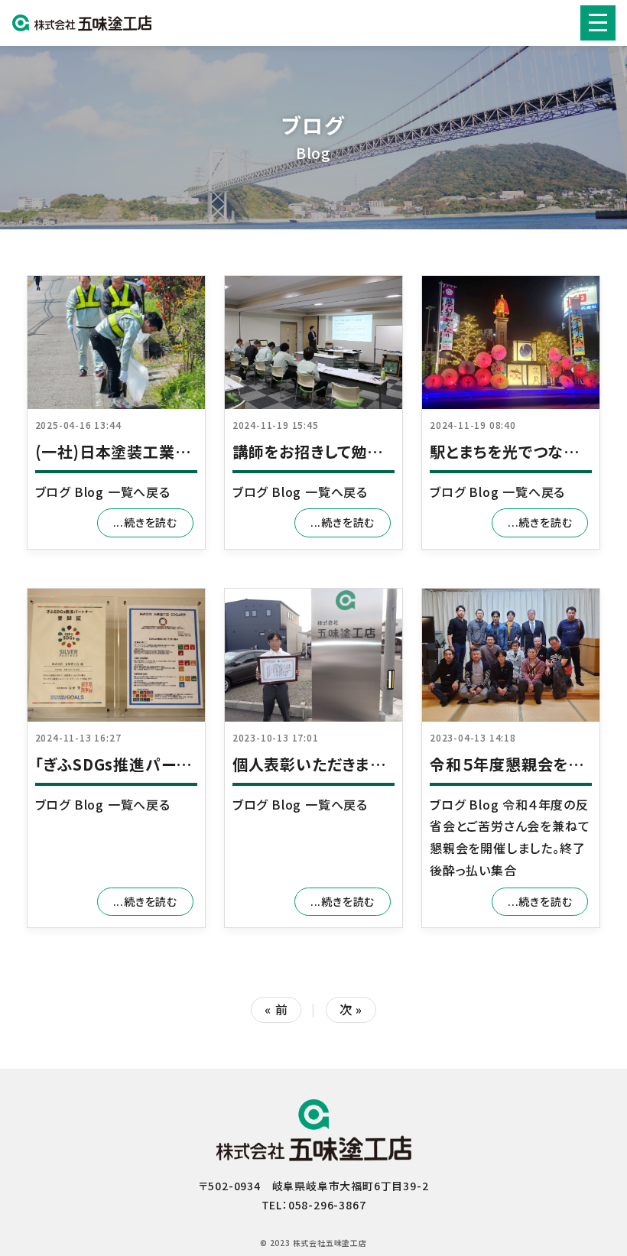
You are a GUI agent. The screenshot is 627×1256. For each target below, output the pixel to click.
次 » (350, 1009)
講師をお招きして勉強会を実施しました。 (372, 451)
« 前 (276, 1009)
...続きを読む (145, 522)
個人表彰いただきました (316, 764)
